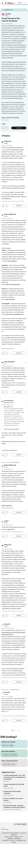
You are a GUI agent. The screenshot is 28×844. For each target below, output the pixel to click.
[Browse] (2, 3)
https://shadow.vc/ (7, 505)
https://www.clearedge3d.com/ (15, 314)
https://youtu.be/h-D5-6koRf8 (10, 117)
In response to (11, 462)
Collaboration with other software (12, 809)
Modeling (6, 781)
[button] (3, 128)
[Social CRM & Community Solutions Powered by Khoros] (4, 829)
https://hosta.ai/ (10, 299)
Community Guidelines (13, 838)
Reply (20, 128)
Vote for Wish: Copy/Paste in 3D (9, 450)
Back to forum (8, 745)
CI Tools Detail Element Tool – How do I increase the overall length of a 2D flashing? (15, 777)
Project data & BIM (8, 788)
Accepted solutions (10, 755)
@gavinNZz (7, 406)
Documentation (7, 802)
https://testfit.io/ (12, 261)
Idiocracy (11, 529)
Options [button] (25, 9)
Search (15, 3)
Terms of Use (18, 836)
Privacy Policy (9, 836)
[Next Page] (18, 730)
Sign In (25, 3)
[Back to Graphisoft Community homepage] (9, 2)
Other (3, 124)
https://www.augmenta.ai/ (12, 284)
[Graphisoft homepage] (20, 824)
